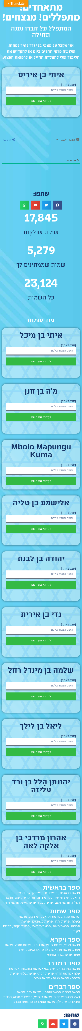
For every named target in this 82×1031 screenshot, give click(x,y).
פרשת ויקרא (72, 945)
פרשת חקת (46, 973)
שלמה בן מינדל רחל (41, 671)
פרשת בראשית (70, 893)
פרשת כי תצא (43, 997)
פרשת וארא (52, 917)
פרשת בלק (28, 973)
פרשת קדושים (38, 950)
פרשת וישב (62, 902)
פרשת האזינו (46, 1002)
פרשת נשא (51, 969)
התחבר (7, 139)
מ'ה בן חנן (41, 391)
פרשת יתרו (62, 921)
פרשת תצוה (61, 926)
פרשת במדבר (70, 969)
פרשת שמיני (41, 945)
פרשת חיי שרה (62, 898)
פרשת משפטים (42, 921)
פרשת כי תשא (41, 926)
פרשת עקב (33, 992)
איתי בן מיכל (41, 336)
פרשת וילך (64, 1002)
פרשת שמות (70, 917)
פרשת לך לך (35, 893)
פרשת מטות (61, 978)
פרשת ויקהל (22, 926)
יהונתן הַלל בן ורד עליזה (41, 786)
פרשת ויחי (12, 902)
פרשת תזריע (23, 945)
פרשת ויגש (28, 902)
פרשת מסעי (42, 978)
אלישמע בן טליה (41, 503)
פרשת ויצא (22, 898)
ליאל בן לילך (41, 726)
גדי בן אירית (41, 615)
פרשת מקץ (45, 902)
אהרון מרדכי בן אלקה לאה (41, 842)
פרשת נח (51, 893)
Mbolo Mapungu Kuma (41, 451)
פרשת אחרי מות (60, 950)
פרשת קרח (63, 973)
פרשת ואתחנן (52, 992)
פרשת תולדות (41, 898)
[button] (57, 205)
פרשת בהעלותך (30, 969)
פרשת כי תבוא (22, 997)
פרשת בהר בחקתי (59, 954)
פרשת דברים (71, 992)
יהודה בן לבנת (41, 559)
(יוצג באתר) (68, 85)
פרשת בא (35, 917)
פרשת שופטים (63, 997)
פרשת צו (56, 945)
